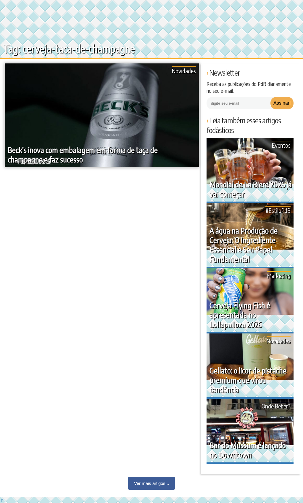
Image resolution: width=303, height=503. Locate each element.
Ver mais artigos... (151, 483)
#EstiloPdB (278, 210)
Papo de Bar (17, 8)
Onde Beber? (276, 406)
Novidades (184, 70)
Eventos (281, 145)
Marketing (279, 275)
